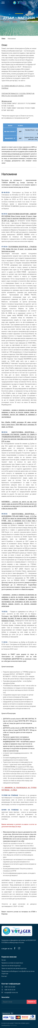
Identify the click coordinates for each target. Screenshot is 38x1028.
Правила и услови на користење (12, 963)
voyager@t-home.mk (11, 992)
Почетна (6, 22)
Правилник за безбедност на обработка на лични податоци (18, 972)
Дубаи (15, 22)
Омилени (35, 3)
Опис (3, 39)
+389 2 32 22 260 (9, 987)
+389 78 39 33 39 (9, 990)
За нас (4, 960)
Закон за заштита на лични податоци (14, 968)
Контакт (4, 976)
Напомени (12, 39)
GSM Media (13, 1025)
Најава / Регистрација (32, 3)
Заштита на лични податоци (11, 965)
